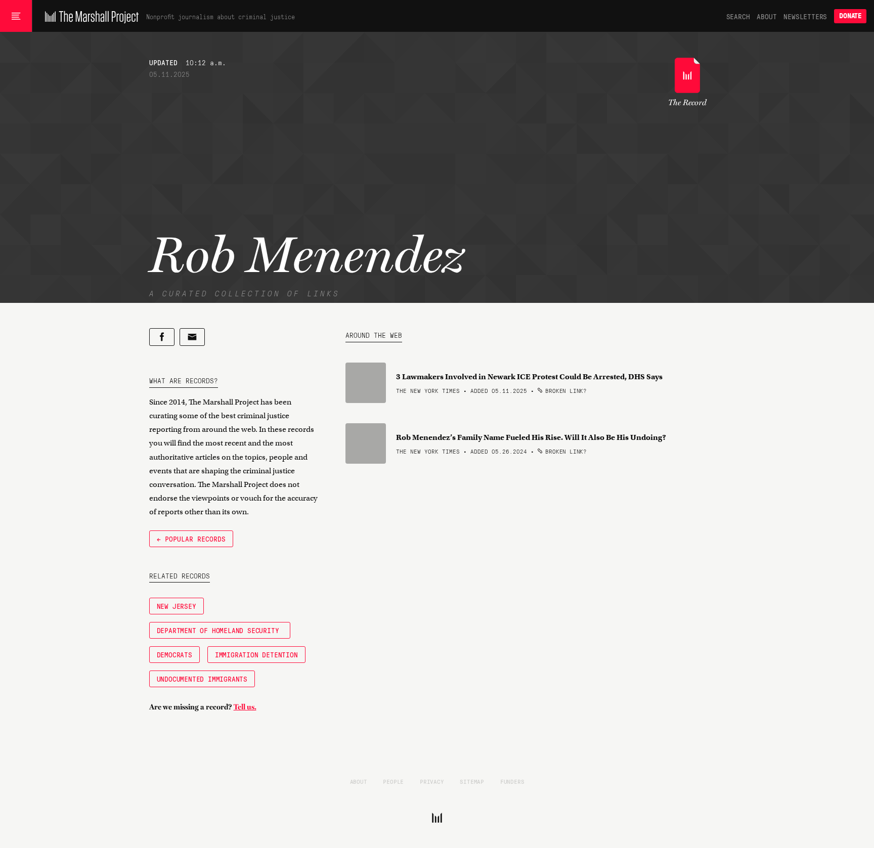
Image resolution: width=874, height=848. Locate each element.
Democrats (174, 654)
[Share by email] (192, 337)
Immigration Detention (256, 654)
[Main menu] (16, 16)
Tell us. (245, 706)
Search (738, 16)
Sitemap (472, 781)
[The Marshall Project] (89, 16)
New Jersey (176, 605)
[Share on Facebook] (161, 337)
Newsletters (805, 16)
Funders (512, 781)
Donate (850, 16)
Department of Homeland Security (220, 630)
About (766, 16)
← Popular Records (191, 538)
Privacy (432, 781)
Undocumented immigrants (202, 678)
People (393, 781)
